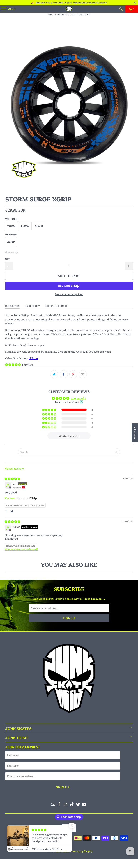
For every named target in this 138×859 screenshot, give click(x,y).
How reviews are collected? (21, 549)
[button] (13, 364)
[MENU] (2, 9)
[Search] (121, 9)
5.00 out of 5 (78, 398)
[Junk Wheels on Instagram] (65, 804)
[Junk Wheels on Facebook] (59, 804)
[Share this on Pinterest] (73, 374)
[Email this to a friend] (83, 374)
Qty (7, 258)
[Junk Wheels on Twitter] (78, 804)
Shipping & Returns (56, 305)
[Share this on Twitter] (54, 374)
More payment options (69, 294)
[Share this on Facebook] (64, 374)
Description (12, 305)
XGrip (11, 241)
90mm (39, 225)
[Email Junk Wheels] (53, 804)
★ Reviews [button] (135, 432)
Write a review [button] (69, 436)
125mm (33, 358)
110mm (11, 225)
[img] (12, 478)
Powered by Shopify (81, 851)
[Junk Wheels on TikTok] (72, 804)
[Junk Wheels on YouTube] (84, 804)
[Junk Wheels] (69, 9)
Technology (32, 305)
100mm (25, 225)
